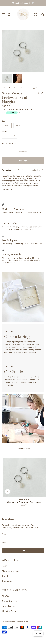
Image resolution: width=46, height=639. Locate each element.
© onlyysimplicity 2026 (8, 621)
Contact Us (7, 581)
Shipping (21, 170)
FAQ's (4, 566)
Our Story (6, 576)
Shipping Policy (9, 611)
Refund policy (8, 606)
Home (4, 88)
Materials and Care (10, 571)
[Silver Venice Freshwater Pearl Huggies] (7, 78)
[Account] (35, 14)
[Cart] (42, 14)
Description (6, 170)
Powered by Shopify (22, 621)
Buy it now (23, 160)
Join (23, 550)
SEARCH (6, 596)
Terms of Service (9, 601)
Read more (7, 189)
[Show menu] (4, 14)
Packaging (35, 170)
